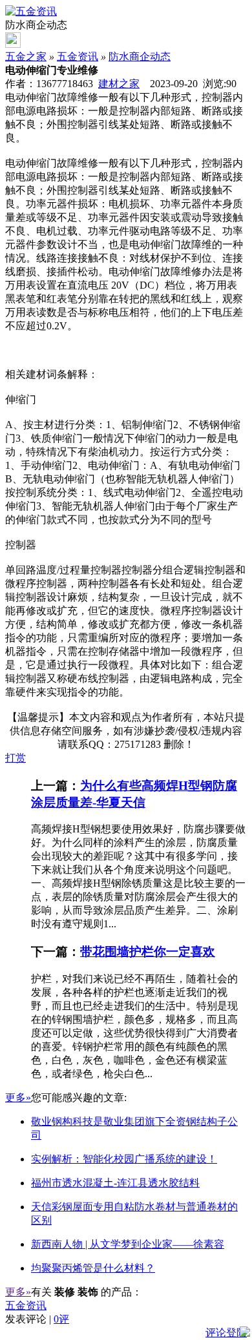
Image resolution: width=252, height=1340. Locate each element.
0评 (61, 1319)
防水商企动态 (140, 56)
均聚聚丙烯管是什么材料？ (93, 1268)
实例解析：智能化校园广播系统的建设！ (124, 1158)
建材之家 (119, 83)
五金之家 (26, 56)
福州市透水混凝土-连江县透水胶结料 (115, 1182)
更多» (18, 1097)
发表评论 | (37, 1319)
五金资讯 (77, 56)
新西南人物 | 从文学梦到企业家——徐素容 (127, 1244)
